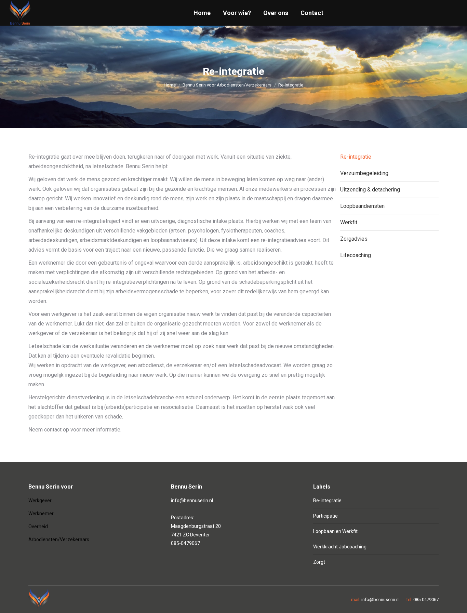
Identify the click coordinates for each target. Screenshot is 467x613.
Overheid (38, 526)
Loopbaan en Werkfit (335, 531)
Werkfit (348, 222)
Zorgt (319, 562)
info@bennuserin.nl (192, 500)
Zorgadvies (354, 239)
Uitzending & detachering (370, 189)
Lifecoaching (355, 255)
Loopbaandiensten (362, 206)
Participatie (325, 516)
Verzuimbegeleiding (364, 173)
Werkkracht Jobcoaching (339, 546)
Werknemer (41, 513)
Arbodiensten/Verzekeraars (58, 539)
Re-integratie (355, 157)
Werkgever (40, 500)
